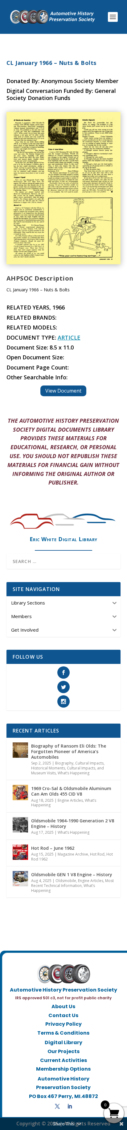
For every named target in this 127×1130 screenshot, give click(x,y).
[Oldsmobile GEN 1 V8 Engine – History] (20, 878)
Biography (64, 763)
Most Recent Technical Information (72, 883)
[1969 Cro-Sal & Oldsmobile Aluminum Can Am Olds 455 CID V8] (20, 792)
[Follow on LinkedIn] (70, 1106)
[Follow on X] (57, 1106)
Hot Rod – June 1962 (52, 848)
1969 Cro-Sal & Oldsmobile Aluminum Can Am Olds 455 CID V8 (71, 791)
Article (69, 337)
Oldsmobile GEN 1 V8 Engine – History (71, 874)
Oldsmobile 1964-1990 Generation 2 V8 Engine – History (72, 823)
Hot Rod (97, 854)
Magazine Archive (73, 854)
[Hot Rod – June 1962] (20, 852)
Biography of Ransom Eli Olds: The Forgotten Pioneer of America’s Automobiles (68, 751)
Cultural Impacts (89, 763)
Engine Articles (70, 800)
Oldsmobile (65, 880)
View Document (63, 390)
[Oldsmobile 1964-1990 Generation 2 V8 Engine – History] (20, 825)
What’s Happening (73, 773)
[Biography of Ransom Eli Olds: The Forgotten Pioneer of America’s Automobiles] (20, 750)
